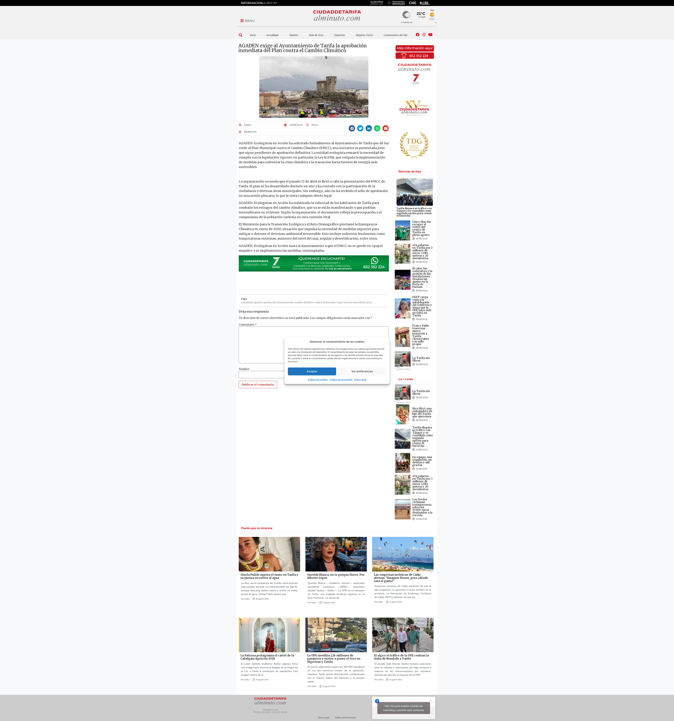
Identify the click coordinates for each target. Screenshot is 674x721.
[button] (240, 35)
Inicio (253, 35)
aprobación (269, 302)
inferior (347, 302)
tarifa (368, 302)
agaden (258, 302)
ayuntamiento (285, 302)
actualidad (247, 302)
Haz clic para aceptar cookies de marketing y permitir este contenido (403, 708)
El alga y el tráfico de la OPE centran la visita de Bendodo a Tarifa (401, 657)
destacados (329, 302)
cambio (298, 302)
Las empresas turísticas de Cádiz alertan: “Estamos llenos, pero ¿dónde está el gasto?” (401, 578)
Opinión (293, 35)
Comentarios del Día (395, 35)
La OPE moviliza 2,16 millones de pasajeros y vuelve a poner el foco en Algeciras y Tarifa (333, 658)
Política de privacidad (340, 379)
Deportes (339, 35)
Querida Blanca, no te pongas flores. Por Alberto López (336, 576)
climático (308, 302)
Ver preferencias (362, 371)
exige (339, 302)
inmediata (359, 302)
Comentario (248, 324)
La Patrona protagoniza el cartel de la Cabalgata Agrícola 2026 (267, 657)
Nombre (244, 369)
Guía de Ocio (316, 35)
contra (318, 302)
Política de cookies (318, 379)
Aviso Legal (360, 379)
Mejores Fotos (364, 35)
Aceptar (312, 371)
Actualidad (272, 35)
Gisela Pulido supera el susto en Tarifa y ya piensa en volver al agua (269, 576)
